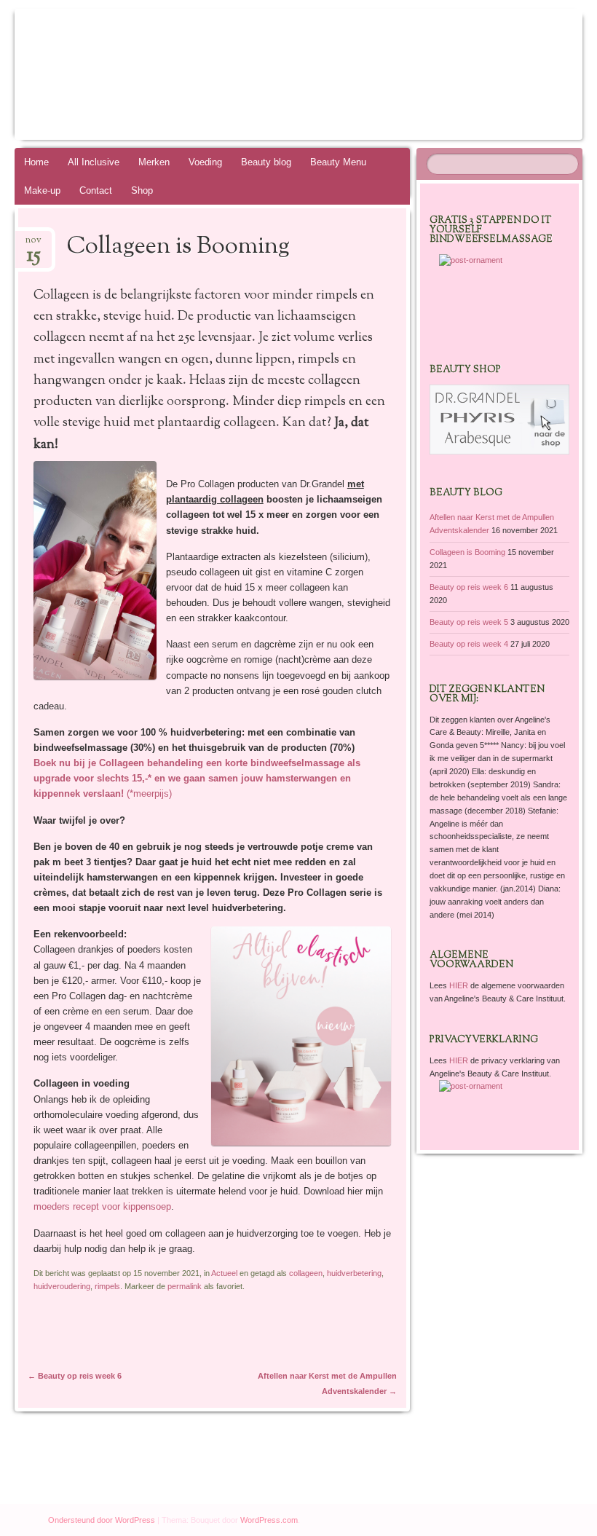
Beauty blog (266, 162)
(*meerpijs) (196, 778)
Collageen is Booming (467, 552)
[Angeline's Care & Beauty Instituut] (253, 74)
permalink (184, 1286)
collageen (306, 1273)
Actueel (224, 1273)
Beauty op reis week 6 (75, 1375)
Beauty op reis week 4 (469, 643)
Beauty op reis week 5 (469, 622)
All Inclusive (93, 162)
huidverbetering (354, 1273)
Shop (142, 190)
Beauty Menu (338, 162)
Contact (95, 190)
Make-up (42, 190)
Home (36, 162)
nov (33, 244)
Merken (154, 162)
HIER (459, 985)
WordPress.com (269, 1520)
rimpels (107, 1286)
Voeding (205, 162)
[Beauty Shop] (499, 451)
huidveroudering (61, 1286)
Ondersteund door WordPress (101, 1520)
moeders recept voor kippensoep (102, 1206)
